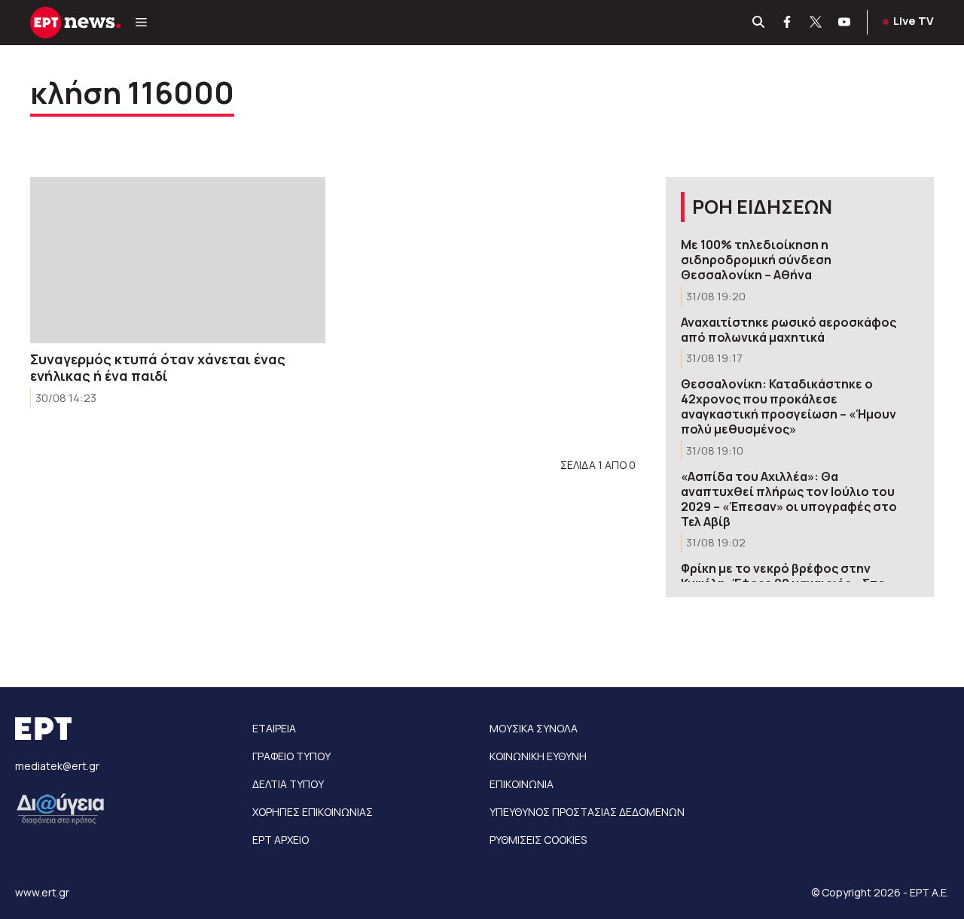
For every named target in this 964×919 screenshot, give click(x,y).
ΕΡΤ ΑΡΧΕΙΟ (280, 839)
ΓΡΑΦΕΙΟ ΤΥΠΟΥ (291, 756)
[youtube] (845, 22)
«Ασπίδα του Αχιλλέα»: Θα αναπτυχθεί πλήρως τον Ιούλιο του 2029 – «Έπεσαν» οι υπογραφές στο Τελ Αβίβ (789, 499)
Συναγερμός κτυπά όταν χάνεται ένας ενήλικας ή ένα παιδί (157, 367)
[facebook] (788, 22)
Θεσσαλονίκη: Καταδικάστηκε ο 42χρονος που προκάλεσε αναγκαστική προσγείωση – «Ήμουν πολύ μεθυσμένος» (788, 406)
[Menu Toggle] (141, 22)
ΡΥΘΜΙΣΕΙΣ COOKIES (538, 839)
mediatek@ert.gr (57, 766)
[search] (759, 22)
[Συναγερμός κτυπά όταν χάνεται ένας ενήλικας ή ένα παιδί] (177, 260)
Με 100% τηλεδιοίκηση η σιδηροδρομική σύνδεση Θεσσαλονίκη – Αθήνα (756, 259)
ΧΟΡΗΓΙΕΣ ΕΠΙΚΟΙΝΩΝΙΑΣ (312, 812)
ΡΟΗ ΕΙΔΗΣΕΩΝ (762, 206)
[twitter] (816, 22)
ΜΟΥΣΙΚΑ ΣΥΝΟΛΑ (534, 728)
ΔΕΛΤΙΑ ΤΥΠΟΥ (288, 784)
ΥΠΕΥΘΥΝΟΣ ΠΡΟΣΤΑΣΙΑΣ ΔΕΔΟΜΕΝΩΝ (587, 812)
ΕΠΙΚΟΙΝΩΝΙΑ (522, 784)
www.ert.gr (42, 892)
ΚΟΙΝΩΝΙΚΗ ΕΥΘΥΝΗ (538, 756)
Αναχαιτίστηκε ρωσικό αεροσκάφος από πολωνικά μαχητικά (788, 329)
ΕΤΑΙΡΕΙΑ (274, 728)
